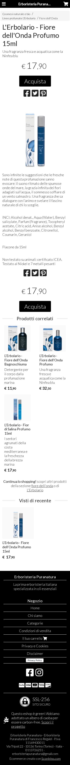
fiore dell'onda (42, 486)
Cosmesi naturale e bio (16, 14)
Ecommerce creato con (35, 758)
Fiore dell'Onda (48, 18)
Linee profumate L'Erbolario (19, 18)
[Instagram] (39, 674)
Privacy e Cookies (35, 646)
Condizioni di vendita (35, 631)
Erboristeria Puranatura (36, 4)
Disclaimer (35, 653)
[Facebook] (30, 674)
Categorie (35, 623)
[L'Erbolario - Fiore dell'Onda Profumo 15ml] (35, 136)
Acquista (35, 81)
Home (35, 608)
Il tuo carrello (32, 638)
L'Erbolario (35, 490)
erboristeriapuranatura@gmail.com (35, 753)
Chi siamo (35, 615)
